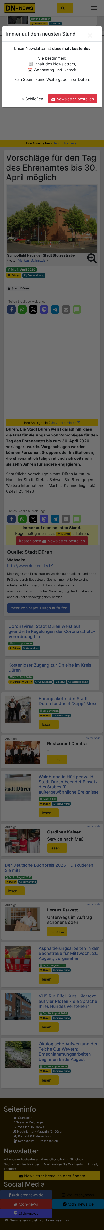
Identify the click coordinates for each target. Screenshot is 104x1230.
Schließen (32, 98)
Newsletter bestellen (74, 98)
